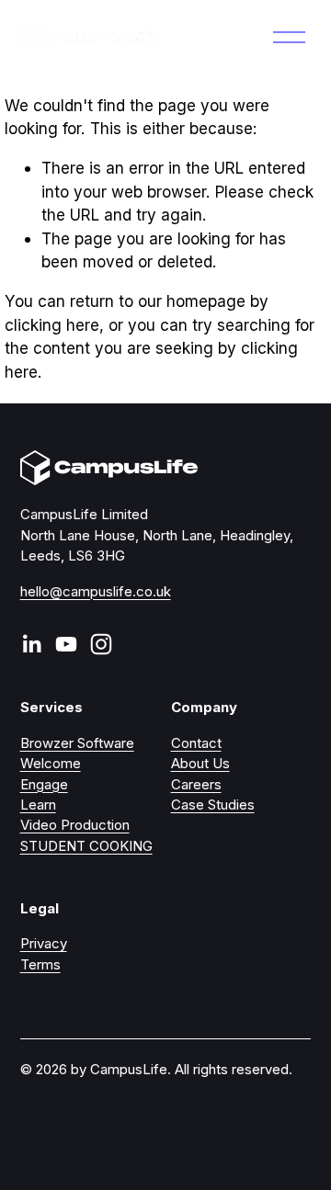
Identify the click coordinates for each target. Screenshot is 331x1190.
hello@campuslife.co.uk (95, 592)
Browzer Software (77, 743)
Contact (196, 743)
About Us (200, 763)
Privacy (43, 943)
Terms (40, 965)
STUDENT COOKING (86, 846)
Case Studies (213, 805)
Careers (196, 784)
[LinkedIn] (31, 644)
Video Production (75, 825)
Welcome (50, 763)
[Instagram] (101, 644)
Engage (44, 784)
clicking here (52, 324)
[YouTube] (66, 644)
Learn (38, 805)
